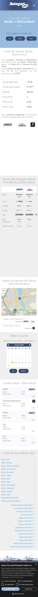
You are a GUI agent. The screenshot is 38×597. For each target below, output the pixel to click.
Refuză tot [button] (28, 589)
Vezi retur (19, 26)
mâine (20, 39)
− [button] (4, 293)
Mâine (23, 371)
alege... (31, 38)
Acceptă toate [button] (10, 589)
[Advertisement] (19, 150)
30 (29, 362)
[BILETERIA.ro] (17, 73)
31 (8, 365)
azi (10, 39)
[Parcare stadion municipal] (15, 310)
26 (16, 362)
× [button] (36, 564)
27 (19, 362)
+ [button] (4, 290)
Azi (13, 371)
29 (25, 362)
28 (22, 362)
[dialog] (19, 579)
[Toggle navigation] (34, 5)
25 (12, 362)
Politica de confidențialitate (16, 577)
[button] (19, 594)
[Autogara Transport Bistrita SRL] (19, 298)
